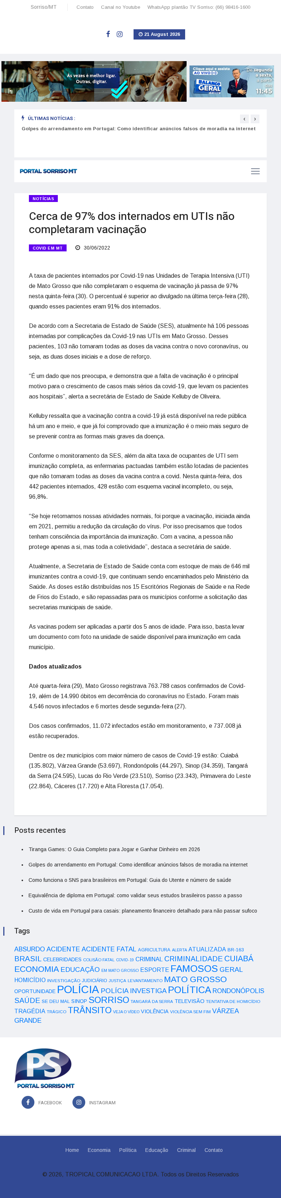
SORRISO (109, 1000)
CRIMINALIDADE (193, 959)
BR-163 (236, 949)
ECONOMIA (36, 969)
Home (72, 1150)
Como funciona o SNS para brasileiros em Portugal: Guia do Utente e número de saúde (130, 880)
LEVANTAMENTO (145, 980)
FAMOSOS (194, 968)
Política (127, 1150)
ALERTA (179, 950)
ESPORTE (154, 969)
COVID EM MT (48, 248)
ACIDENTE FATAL (109, 949)
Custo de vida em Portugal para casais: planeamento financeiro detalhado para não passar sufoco (143, 911)
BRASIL (28, 958)
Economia (99, 1150)
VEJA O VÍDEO (126, 1012)
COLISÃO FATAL (99, 960)
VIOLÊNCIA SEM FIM (190, 1012)
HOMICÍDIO (30, 980)
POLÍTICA (189, 990)
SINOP (79, 1001)
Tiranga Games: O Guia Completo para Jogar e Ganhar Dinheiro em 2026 (114, 849)
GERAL (231, 969)
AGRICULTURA (154, 949)
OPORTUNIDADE (35, 991)
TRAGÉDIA (29, 1011)
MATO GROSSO (195, 979)
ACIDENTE (63, 949)
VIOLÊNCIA (155, 1011)
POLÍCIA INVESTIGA (133, 991)
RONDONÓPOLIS (238, 991)
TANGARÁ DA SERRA (152, 1001)
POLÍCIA (78, 989)
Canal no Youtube (120, 7)
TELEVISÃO (190, 1001)
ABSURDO (29, 949)
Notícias (43, 198)
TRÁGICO (56, 1012)
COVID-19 (125, 960)
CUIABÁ (239, 958)
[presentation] (244, 119)
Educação (156, 1150)
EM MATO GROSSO (120, 970)
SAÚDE (27, 1000)
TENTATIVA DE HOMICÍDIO (233, 1001)
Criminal (186, 1150)
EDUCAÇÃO (80, 969)
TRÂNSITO (90, 1010)
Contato (85, 7)
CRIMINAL (149, 959)
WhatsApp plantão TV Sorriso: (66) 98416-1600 (198, 7)
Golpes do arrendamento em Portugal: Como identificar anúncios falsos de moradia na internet (139, 128)
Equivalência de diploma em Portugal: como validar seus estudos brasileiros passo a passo (135, 895)
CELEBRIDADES (62, 959)
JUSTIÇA (117, 980)
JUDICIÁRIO (94, 980)
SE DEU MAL (56, 1001)
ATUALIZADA (207, 949)
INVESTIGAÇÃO (63, 980)
